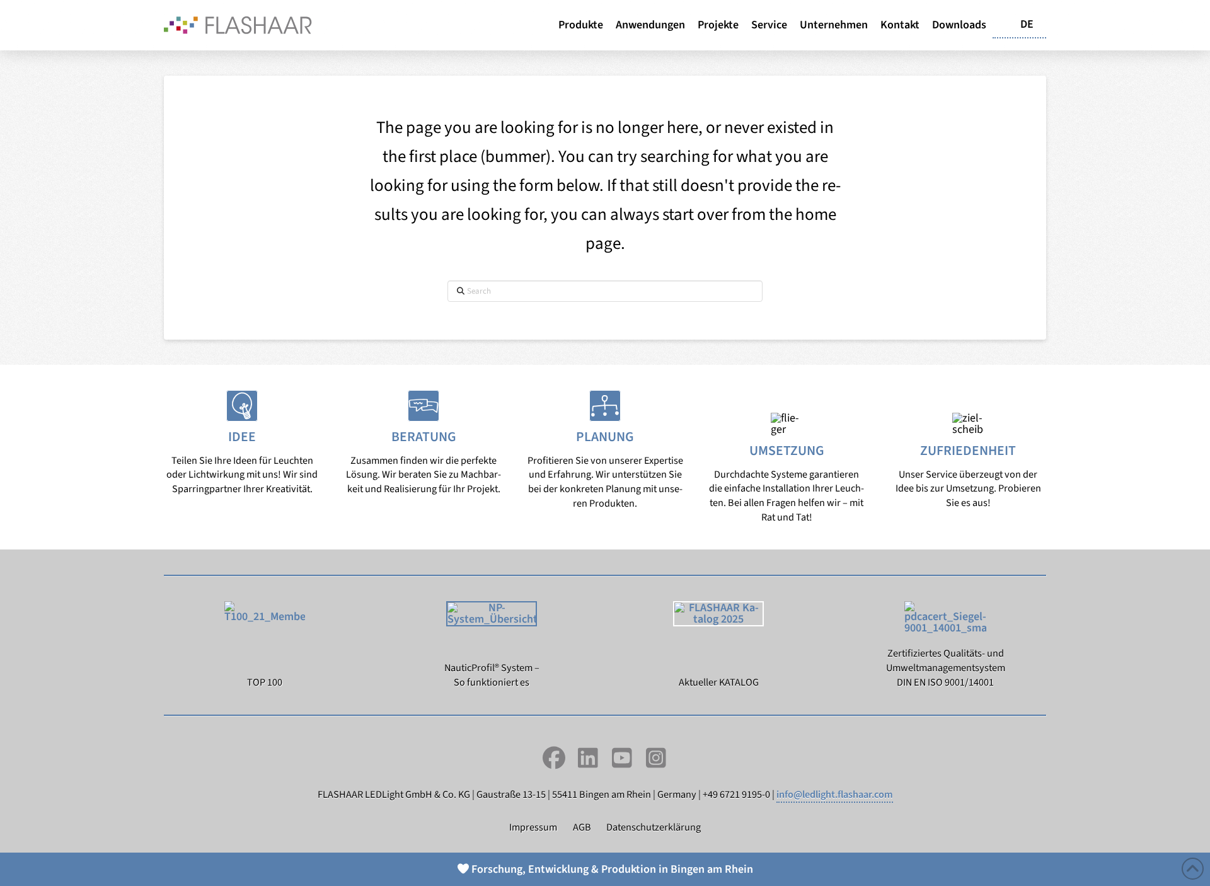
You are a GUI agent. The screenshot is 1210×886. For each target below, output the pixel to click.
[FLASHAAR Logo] (238, 24)
